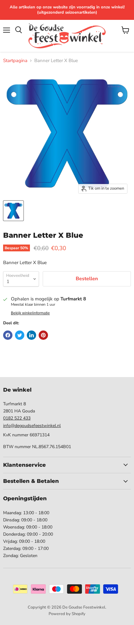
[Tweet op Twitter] (19, 335)
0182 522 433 (17, 418)
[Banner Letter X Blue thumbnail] (13, 211)
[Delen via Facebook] (7, 335)
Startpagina (15, 60)
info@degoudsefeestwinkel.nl (32, 426)
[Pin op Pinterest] (43, 335)
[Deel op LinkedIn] (31, 335)
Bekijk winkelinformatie (30, 313)
